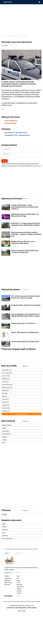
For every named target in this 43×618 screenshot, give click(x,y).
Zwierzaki (5, 411)
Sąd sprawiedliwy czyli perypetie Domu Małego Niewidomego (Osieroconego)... (26, 315)
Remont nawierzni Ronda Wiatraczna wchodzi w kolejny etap (24, 251)
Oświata (4, 437)
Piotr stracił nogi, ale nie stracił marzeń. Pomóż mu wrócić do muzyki (26, 297)
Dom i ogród (5, 373)
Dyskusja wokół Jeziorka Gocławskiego (26, 305)
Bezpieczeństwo (7, 425)
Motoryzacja (5, 387)
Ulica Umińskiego (11, 123)
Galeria (19, 589)
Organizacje (5, 431)
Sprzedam (5, 529)
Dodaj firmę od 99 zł (21, 414)
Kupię (3, 524)
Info (15, 35)
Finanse (4, 381)
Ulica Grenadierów (11, 120)
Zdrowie (4, 408)
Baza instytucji (8, 421)
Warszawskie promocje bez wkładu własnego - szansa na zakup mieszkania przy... (26, 234)
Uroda (4, 399)
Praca (3, 532)
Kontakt (19, 593)
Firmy (18, 582)
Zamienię (4, 535)
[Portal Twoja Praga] (9, 561)
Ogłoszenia (20, 586)
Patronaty (7, 584)
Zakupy (4, 405)
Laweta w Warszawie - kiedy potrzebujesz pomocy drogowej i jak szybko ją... (24, 207)
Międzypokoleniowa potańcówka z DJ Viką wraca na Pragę (25, 215)
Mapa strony (8, 582)
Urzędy (4, 440)
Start (18, 576)
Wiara (3, 442)
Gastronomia (6, 384)
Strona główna (7, 35)
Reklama (19, 591)
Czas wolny (5, 370)
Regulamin (7, 580)
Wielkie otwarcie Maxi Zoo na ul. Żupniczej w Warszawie (23, 242)
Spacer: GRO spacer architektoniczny (24, 332)
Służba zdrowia (6, 434)
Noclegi (4, 390)
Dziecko (4, 376)
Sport (3, 393)
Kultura (4, 428)
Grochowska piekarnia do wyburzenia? (25, 341)
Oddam (4, 527)
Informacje (23, 35)
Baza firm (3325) (9, 366)
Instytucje (19, 584)
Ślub (3, 396)
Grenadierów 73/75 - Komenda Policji (17, 135)
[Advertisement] (21, 18)
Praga (18, 580)
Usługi (4, 402)
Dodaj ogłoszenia (7, 538)
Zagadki (4, 514)
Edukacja (5, 379)
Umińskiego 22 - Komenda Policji (16, 132)
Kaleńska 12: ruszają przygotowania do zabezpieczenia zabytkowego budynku (25, 224)
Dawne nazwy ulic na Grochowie (23, 323)
